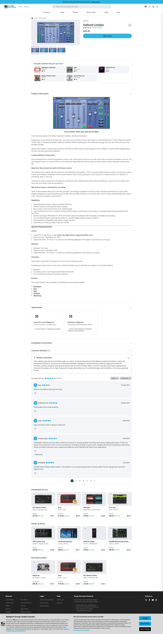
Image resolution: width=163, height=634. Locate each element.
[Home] (32, 18)
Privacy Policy (44, 603)
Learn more (95, 2)
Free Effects (24, 600)
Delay (34, 510)
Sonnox (85, 21)
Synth (59, 510)
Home (20, 7)
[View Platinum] (43, 567)
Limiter (36, 18)
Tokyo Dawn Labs (43, 544)
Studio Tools (9, 603)
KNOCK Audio (93, 544)
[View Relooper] (94, 499)
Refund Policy (44, 606)
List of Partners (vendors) (81, 630)
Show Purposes (145, 629)
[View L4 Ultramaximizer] (69, 533)
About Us (60, 603)
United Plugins (96, 510)
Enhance (36, 293)
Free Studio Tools (26, 603)
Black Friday (24, 609)
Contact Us (60, 600)
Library (26, 7)
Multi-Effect (86, 510)
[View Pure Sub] (120, 499)
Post (35, 289)
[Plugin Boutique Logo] (10, 6)
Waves (66, 544)
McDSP (117, 544)
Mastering (37, 296)
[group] (43, 505)
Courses (23, 606)
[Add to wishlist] (130, 25)
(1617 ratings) (98, 27)
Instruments (9, 600)
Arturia (116, 510)
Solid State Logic (42, 510)
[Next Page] (94, 481)
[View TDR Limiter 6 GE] (43, 533)
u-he (64, 510)
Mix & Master (36, 577)
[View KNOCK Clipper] (94, 533)
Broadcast (37, 286)
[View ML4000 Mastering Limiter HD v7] (120, 533)
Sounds (8, 609)
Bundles (8, 612)
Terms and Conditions (47, 600)
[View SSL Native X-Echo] (43, 499)
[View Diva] (69, 499)
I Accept (145, 618)
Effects (8, 606)
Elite (35, 291)
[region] (81, 624)
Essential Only (145, 623)
